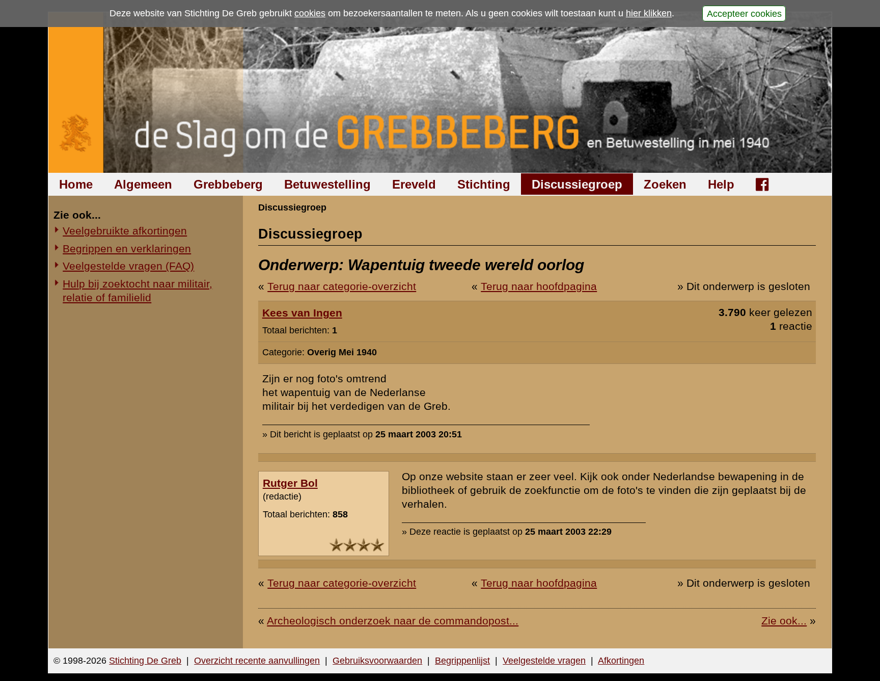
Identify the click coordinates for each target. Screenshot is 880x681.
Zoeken (665, 184)
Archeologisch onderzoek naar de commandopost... (392, 620)
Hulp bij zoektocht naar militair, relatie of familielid (137, 290)
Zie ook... (784, 620)
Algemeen (143, 184)
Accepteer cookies (744, 13)
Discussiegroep (577, 184)
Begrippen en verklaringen (127, 248)
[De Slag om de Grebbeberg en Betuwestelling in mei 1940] (440, 92)
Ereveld (414, 184)
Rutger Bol (290, 483)
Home (76, 184)
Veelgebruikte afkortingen (125, 231)
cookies (309, 13)
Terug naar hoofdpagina (539, 286)
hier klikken (649, 13)
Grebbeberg (228, 184)
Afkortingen (621, 661)
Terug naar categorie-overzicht (341, 286)
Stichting (483, 184)
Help (721, 184)
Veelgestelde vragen (544, 661)
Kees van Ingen (302, 313)
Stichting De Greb (145, 661)
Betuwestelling (327, 184)
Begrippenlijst (462, 661)
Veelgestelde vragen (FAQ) (128, 266)
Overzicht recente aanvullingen (257, 661)
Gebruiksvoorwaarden (377, 661)
